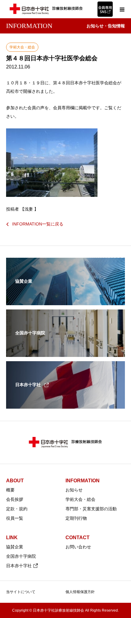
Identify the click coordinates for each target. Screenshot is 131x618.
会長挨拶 (14, 499)
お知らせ (74, 489)
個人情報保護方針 (80, 592)
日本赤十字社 (19, 565)
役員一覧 (14, 518)
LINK (12, 537)
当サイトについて (20, 592)
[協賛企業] (65, 301)
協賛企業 (14, 546)
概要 (10, 489)
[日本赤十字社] (65, 404)
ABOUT (15, 480)
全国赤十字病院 (21, 556)
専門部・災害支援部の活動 (91, 508)
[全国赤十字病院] (65, 353)
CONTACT (78, 537)
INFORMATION (83, 480)
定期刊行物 (76, 518)
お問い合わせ (78, 546)
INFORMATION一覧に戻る (37, 224)
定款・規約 (16, 508)
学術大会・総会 (80, 499)
